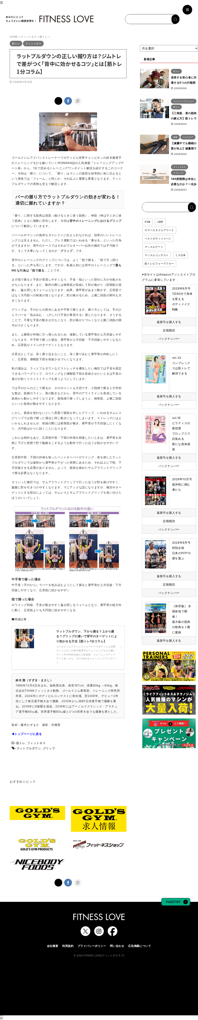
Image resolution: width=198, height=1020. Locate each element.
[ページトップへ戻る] (175, 904)
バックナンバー (169, 339)
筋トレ (20, 743)
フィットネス (36, 743)
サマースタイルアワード (159, 230)
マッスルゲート (154, 246)
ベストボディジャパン (158, 238)
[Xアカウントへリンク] (85, 934)
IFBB (147, 221)
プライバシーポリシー (92, 945)
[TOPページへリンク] (49, 19)
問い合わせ (117, 945)
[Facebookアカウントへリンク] (112, 934)
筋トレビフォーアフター (159, 263)
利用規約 (68, 945)
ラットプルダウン (29, 748)
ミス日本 (180, 255)
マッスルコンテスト (157, 255)
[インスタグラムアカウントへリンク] (99, 934)
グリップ (49, 748)
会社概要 (52, 945)
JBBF (160, 221)
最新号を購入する (169, 322)
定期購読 (169, 330)
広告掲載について (139, 945)
